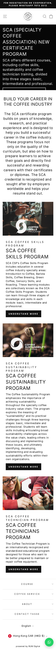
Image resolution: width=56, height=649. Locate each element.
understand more (23, 314)
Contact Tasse (27, 614)
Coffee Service (27, 594)
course (27, 584)
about (27, 604)
